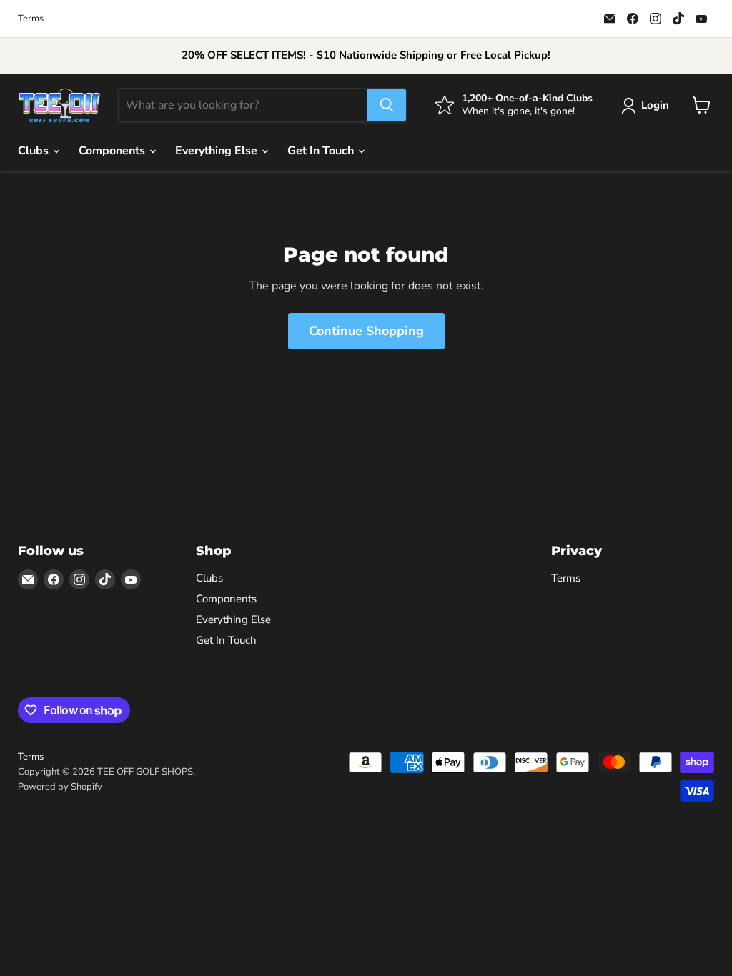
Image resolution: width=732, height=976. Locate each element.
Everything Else (217, 151)
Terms (31, 19)
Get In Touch (322, 151)
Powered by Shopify (60, 786)
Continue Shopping (366, 330)
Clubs (34, 151)
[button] (648, 105)
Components (113, 151)
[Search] (386, 105)
